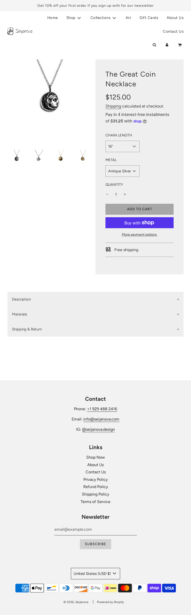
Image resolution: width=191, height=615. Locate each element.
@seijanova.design (98, 429)
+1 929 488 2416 (102, 409)
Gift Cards (149, 17)
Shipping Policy (95, 494)
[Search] (154, 45)
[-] (107, 194)
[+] (125, 194)
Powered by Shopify (110, 602)
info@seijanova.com (101, 419)
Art (128, 17)
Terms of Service (95, 501)
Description (21, 299)
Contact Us (173, 31)
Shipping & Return (27, 329)
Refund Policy (95, 486)
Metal (111, 160)
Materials (19, 314)
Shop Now (95, 457)
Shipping (113, 106)
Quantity (114, 184)
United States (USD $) (93, 573)
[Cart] (180, 45)
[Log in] (167, 45)
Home (52, 17)
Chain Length (118, 135)
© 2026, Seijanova (75, 602)
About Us (175, 17)
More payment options (139, 234)
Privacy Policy (95, 479)
